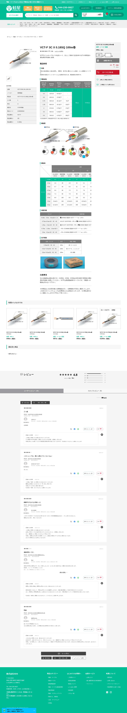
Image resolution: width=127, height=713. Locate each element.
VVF (36, 22)
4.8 (75, 375)
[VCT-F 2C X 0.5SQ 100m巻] (40, 318)
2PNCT (113, 22)
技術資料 (70, 690)
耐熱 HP (102, 24)
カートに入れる (107, 72)
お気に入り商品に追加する (106, 79)
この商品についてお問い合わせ (107, 84)
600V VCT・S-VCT (103, 22)
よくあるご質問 (104, 2)
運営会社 (109, 677)
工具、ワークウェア (53, 699)
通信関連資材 (52, 683)
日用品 (50, 703)
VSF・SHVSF (41, 24)
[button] (19, 710)
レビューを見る (59, 51)
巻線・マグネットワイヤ (55, 693)
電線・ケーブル (52, 677)
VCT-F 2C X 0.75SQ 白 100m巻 (108, 332)
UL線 (114, 24)
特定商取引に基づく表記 (114, 687)
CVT (21, 22)
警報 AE (108, 24)
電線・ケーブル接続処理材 (55, 687)
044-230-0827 (66, 7)
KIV (26, 24)
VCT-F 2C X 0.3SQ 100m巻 (13, 332)
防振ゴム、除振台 (53, 696)
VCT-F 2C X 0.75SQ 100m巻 (84, 332)
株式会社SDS (12, 674)
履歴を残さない (13, 353)
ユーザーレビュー (31, 391)
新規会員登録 (72, 680)
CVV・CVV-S (64, 24)
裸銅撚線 (59, 22)
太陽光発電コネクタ (91, 22)
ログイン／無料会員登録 (114, 8)
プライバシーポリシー (113, 683)
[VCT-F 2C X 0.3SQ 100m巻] (16, 318)
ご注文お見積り (117, 14)
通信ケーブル (52, 680)
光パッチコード (33, 26)
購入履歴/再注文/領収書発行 (94, 680)
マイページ (90, 683)
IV (32, 22)
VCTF (21, 24)
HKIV (30, 24)
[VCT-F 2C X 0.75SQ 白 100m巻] (110, 318)
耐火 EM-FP (94, 24)
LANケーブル (23, 26)
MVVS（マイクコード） (76, 24)
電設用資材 (51, 690)
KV (34, 24)
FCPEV (87, 24)
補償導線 (49, 24)
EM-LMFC (66, 22)
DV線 (53, 22)
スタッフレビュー (95, 391)
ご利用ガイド (81, 2)
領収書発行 (99, 8)
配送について (92, 2)
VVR (41, 22)
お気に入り (90, 677)
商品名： (33, 414)
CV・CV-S (27, 22)
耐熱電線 (56, 24)
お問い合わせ (115, 2)
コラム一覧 (71, 693)
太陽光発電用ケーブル (77, 22)
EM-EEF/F (47, 22)
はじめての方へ (85, 8)
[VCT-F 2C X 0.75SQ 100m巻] (87, 318)
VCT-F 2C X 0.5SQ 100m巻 (37, 332)
